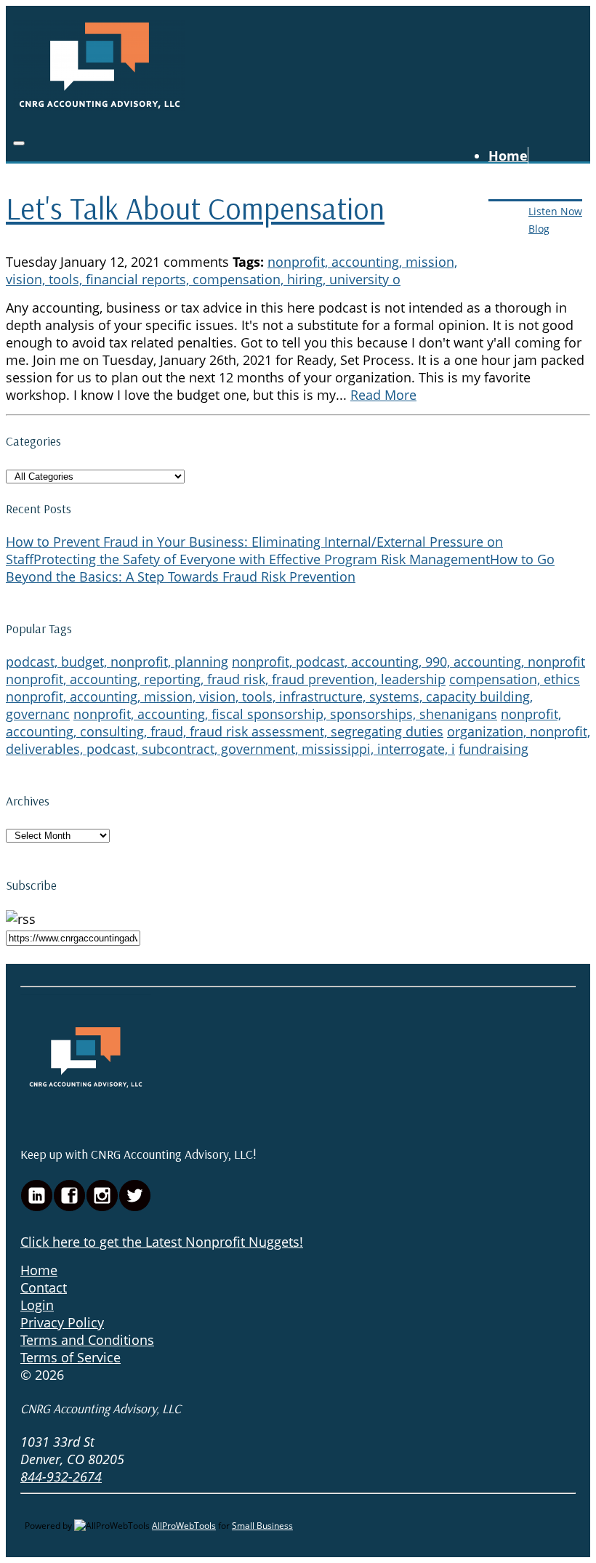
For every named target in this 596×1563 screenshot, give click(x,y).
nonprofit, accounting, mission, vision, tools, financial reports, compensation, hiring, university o (231, 270)
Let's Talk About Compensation (195, 208)
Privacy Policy (62, 1322)
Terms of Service (70, 1357)
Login (37, 1305)
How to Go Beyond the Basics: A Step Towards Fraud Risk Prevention (280, 567)
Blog (538, 229)
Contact (513, 245)
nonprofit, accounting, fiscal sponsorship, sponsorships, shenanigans (285, 714)
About (508, 173)
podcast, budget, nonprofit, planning (117, 661)
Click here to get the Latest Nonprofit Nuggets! (161, 1241)
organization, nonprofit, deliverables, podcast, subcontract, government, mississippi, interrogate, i (298, 740)
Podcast (513, 190)
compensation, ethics (514, 679)
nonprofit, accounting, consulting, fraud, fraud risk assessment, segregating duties (283, 722)
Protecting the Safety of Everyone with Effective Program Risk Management (261, 559)
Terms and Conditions (87, 1340)
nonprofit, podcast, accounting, (328, 661)
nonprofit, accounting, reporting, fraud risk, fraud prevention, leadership (226, 679)
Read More (383, 394)
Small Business (262, 1525)
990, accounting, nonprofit (505, 661)
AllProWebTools (184, 1525)
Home (508, 155)
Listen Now (555, 211)
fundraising (493, 749)
